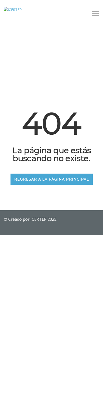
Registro (29, 410)
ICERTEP (39, 219)
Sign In (41, 410)
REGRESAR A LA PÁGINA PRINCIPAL (51, 179)
